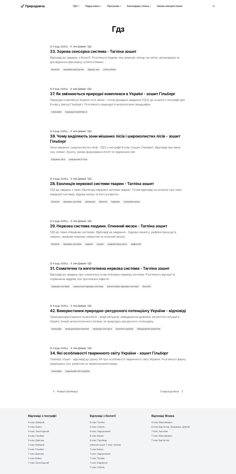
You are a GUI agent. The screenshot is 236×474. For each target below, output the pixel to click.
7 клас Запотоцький (38, 462)
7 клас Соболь (97, 467)
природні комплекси (76, 111)
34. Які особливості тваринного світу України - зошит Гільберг (109, 353)
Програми (113, 6)
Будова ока (93, 69)
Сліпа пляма (109, 69)
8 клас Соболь (97, 426)
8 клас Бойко (35, 426)
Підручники (92, 6)
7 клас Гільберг (36, 449)
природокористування (77, 328)
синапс (100, 244)
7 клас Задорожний (100, 453)
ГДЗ (75, 6)
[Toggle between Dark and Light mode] (213, 6)
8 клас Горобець (98, 440)
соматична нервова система (88, 286)
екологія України (124, 328)
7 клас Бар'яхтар (160, 440)
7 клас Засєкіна (159, 431)
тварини (115, 201)
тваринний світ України (77, 371)
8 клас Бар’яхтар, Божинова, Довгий (170, 426)
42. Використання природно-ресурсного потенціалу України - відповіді (118, 310)
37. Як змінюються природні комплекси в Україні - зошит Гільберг (112, 93)
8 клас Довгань (36, 440)
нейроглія (136, 244)
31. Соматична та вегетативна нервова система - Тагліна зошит (110, 268)
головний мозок (131, 201)
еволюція (90, 201)
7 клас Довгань (36, 453)
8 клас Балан (96, 435)
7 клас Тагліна (97, 458)
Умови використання (169, 6)
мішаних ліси (58, 159)
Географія (56, 111)
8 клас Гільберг (36, 435)
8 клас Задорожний (100, 431)
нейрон (89, 244)
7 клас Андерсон (98, 462)
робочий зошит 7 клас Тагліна (105, 444)
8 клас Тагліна (97, 422)
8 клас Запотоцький (38, 431)
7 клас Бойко (35, 458)
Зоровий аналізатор (73, 69)
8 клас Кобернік (36, 422)
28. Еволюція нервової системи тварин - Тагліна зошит (102, 183)
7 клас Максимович (161, 435)
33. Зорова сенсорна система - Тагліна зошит (93, 51)
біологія (103, 201)
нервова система (72, 201)
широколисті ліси (78, 159)
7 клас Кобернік (36, 444)
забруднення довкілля (148, 328)
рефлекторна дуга (117, 244)
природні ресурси (102, 328)
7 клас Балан (96, 449)
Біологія (55, 69)
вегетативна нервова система (123, 286)
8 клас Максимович (161, 422)
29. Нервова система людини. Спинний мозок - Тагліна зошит (108, 226)
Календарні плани (138, 6)
